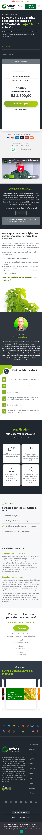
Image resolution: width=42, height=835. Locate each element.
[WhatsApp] (26, 51)
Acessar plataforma (30, 6)
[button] (21, 515)
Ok (21, 832)
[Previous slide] (4, 694)
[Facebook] (6, 51)
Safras (10, 14)
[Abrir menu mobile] (39, 6)
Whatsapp (22, 628)
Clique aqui (21, 213)
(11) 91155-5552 (21, 654)
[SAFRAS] (8, 6)
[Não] (39, 829)
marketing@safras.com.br (21, 642)
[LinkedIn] (11, 51)
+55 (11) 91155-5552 (21, 817)
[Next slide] (37, 694)
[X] (16, 51)
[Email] (32, 51)
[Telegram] (21, 51)
